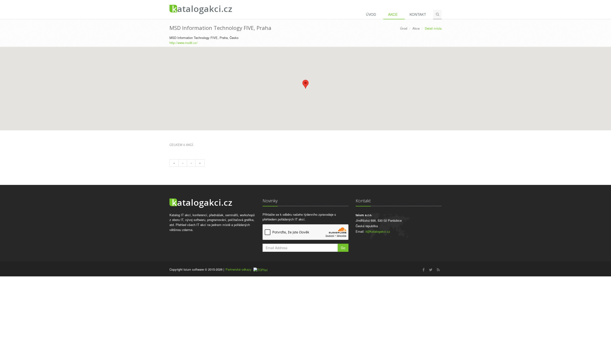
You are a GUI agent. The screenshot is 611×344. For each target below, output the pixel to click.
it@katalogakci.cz (377, 231)
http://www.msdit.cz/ (183, 42)
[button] (305, 84)
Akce (393, 14)
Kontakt (418, 14)
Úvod (371, 14)
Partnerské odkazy (239, 269)
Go (343, 247)
